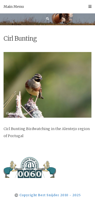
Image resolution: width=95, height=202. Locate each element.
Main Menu (14, 6)
